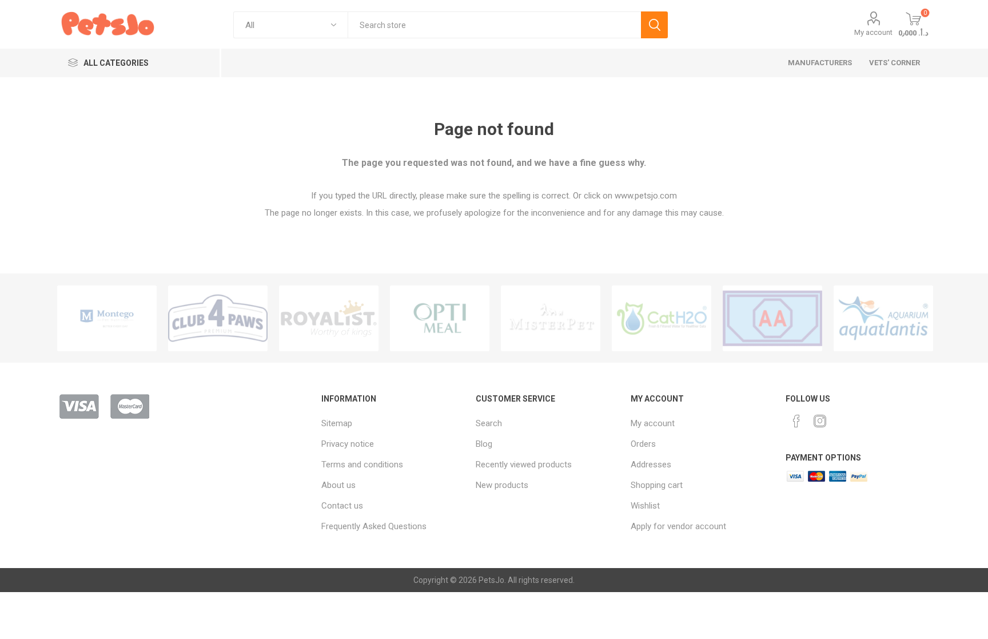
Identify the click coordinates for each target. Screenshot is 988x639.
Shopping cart (657, 485)
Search (654, 24)
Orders (643, 444)
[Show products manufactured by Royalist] (329, 318)
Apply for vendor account (678, 526)
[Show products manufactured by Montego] (107, 318)
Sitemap (336, 423)
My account (873, 32)
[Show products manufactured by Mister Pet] (550, 318)
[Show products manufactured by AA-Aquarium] (772, 318)
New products (502, 485)
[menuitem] (393, 423)
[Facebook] (796, 421)
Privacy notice (347, 444)
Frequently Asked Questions (374, 526)
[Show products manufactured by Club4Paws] (218, 318)
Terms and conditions (362, 464)
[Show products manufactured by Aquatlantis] (883, 318)
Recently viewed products (524, 464)
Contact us (342, 506)
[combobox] (494, 24)
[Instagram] (820, 421)
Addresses (651, 464)
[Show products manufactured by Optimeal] (439, 318)
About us (338, 485)
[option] (106, 318)
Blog (484, 444)
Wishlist (645, 506)
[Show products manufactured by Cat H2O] (661, 318)
